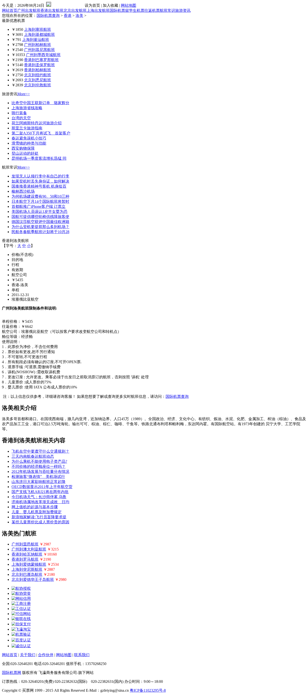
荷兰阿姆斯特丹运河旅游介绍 (37, 123)
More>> (23, 94)
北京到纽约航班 (37, 75)
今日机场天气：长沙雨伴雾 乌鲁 (39, 497)
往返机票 (152, 10)
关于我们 (27, 655)
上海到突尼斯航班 (27, 569)
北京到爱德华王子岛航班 (33, 579)
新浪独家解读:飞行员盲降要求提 (39, 517)
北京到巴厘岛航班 (27, 574)
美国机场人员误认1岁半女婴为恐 (39, 211)
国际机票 (117, 10)
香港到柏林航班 (37, 70)
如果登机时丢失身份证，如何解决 (40, 181)
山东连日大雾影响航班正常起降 (38, 482)
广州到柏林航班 (37, 45)
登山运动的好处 (25, 153)
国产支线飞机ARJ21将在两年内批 (40, 492)
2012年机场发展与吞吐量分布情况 (40, 471)
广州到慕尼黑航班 (39, 50)
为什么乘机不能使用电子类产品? (39, 461)
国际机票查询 (48, 15)
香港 (67, 15)
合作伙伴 (45, 655)
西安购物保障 (23, 148)
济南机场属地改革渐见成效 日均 (40, 502)
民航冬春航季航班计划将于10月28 (40, 232)
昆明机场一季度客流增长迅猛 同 (39, 158)
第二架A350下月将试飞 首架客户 (41, 133)
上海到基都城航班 (39, 34)
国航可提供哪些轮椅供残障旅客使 (40, 217)
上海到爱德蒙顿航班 (29, 564)
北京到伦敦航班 (37, 85)
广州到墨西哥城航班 (43, 55)
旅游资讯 (183, 10)
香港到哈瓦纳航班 (27, 554)
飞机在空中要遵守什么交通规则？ (40, 451)
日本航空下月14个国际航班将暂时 (40, 201)
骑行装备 (19, 113)
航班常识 (167, 10)
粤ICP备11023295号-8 (148, 690)
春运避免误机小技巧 (29, 138)
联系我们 (82, 655)
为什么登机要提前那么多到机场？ (40, 227)
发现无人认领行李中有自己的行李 (40, 176)
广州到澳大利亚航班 (29, 549)
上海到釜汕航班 (35, 40)
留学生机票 (134, 10)
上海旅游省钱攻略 (27, 108)
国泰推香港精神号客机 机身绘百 (39, 186)
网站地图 (128, 5)
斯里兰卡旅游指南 (27, 128)
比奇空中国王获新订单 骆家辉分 (40, 103)
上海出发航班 (98, 10)
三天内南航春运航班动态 (33, 456)
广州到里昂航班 (25, 544)
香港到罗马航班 (25, 559)
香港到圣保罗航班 (39, 65)
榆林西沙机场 (23, 191)
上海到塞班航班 (37, 29)
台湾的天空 (21, 118)
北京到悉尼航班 (37, 80)
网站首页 (9, 10)
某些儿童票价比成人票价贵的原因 (40, 522)
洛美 (79, 15)
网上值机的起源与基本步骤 (35, 507)
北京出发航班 (75, 10)
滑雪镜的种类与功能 (29, 143)
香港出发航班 (52, 10)
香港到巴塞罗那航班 (41, 60)
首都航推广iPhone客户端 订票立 (38, 206)
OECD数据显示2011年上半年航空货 (42, 487)
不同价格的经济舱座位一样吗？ (38, 466)
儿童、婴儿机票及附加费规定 (37, 512)
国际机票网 (11, 673)
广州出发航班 (28, 10)
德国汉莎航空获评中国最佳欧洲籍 (40, 222)
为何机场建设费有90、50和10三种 (40, 196)
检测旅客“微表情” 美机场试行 (38, 477)
